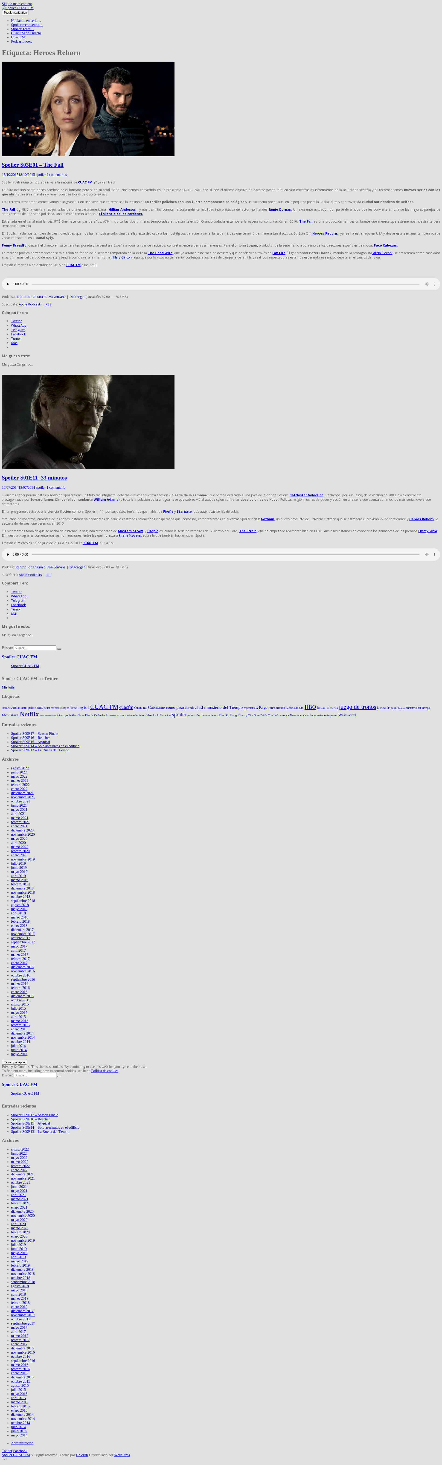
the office (308, 715)
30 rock (6, 707)
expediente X (251, 707)
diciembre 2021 (22, 793)
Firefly (168, 511)
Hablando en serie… (26, 21)
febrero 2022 (20, 785)
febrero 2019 (20, 884)
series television (135, 715)
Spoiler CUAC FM (19, 656)
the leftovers (129, 535)
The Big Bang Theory (233, 715)
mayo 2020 (19, 838)
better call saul (51, 707)
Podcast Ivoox (21, 41)
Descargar (77, 296)
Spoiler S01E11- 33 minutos (34, 478)
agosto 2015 (20, 1004)
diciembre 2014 (22, 1033)
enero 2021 (19, 826)
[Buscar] (59, 649)
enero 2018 (19, 925)
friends (280, 707)
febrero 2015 (20, 1025)
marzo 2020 (19, 847)
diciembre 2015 (22, 996)
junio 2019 (19, 867)
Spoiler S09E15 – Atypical (30, 742)
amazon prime (26, 707)
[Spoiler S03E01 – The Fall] (88, 155)
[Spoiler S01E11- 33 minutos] (88, 468)
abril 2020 (18, 843)
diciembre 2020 (22, 830)
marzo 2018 (19, 917)
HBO (310, 707)
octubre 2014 (20, 1042)
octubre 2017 (20, 938)
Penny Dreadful (14, 245)
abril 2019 (18, 876)
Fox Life (278, 253)
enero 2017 (19, 963)
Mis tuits (8, 687)
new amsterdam (48, 715)
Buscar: (7, 648)
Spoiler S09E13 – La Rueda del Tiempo (40, 750)
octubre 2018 (20, 896)
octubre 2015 (20, 1000)
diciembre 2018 (22, 888)
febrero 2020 (20, 851)
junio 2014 (19, 1050)
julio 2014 (18, 1046)
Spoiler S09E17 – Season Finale (34, 733)
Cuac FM (18, 37)
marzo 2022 (19, 780)
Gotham (267, 519)
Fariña (271, 707)
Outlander (99, 715)
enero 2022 (19, 789)
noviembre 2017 (23, 934)
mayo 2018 (19, 909)
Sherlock (152, 715)
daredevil (191, 707)
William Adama (106, 499)
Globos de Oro (295, 707)
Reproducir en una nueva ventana (41, 296)
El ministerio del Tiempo (221, 707)
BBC (40, 707)
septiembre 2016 (23, 979)
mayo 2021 (19, 809)
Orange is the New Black (75, 715)
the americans (209, 715)
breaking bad (79, 707)
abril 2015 (18, 1017)
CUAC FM (73, 265)
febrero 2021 (20, 822)
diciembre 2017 (22, 930)
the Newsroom (294, 715)
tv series (318, 715)
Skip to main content (17, 4)
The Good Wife (257, 715)
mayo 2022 (19, 776)
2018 (14, 707)
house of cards (327, 707)
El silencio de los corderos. (121, 214)
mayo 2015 (19, 1012)
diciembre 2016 (22, 967)
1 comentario (56, 487)
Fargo (263, 707)
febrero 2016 (20, 988)
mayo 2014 (19, 1054)
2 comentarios (57, 175)
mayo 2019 (19, 872)
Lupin (401, 708)
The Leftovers (276, 715)
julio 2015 (18, 1008)
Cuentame (140, 707)
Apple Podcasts (30, 304)
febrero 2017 (20, 959)
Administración (22, 1443)
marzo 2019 (19, 880)
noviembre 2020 (23, 834)
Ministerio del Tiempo (418, 707)
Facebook (20, 1451)
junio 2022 (19, 772)
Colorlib (82, 1455)
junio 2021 (19, 805)
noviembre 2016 (23, 971)
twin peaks (330, 715)
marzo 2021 (19, 818)
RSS (48, 304)
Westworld (347, 715)
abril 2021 (18, 814)
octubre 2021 (20, 801)
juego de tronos (357, 706)
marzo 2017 (19, 954)
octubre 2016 (20, 975)
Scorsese (111, 715)
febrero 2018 (20, 921)
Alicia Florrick (382, 253)
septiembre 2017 (23, 942)
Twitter (7, 1451)
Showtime (165, 715)
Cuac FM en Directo (26, 33)
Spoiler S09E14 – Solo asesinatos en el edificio (45, 746)
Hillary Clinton (121, 257)
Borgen (65, 707)
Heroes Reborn (324, 233)
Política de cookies (104, 1071)
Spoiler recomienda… (27, 25)
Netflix (29, 714)
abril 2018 (18, 913)
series (120, 715)
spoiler (41, 175)
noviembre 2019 (23, 859)
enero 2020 (19, 855)
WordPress (122, 1455)
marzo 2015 (19, 1021)
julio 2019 (18, 863)
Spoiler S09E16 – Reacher (30, 738)
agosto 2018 (20, 905)
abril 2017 (18, 950)
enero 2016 (19, 992)
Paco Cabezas (385, 245)
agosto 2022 (20, 768)
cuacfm (126, 707)
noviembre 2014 (23, 1037)
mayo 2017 (19, 946)
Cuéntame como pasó (166, 707)
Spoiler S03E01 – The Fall (33, 165)
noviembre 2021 (23, 797)
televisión (193, 715)
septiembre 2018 (23, 901)
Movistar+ (10, 715)
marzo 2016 (19, 983)
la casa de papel (387, 707)
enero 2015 (19, 1029)
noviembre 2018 (23, 892)
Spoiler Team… (22, 29)
